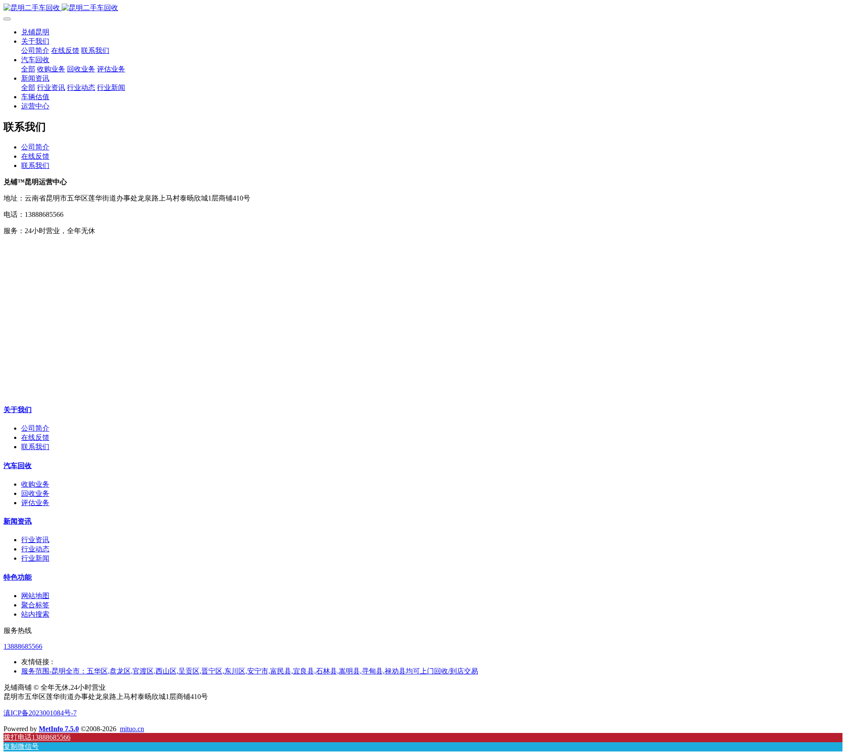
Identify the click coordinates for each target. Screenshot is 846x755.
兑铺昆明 (35, 32)
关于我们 (18, 409)
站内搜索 (35, 614)
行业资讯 (35, 539)
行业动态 (35, 549)
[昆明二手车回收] (423, 8)
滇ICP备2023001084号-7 (40, 713)
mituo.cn (132, 729)
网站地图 (35, 595)
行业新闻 (35, 558)
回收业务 (35, 493)
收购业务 (35, 484)
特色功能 (18, 577)
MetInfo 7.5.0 (59, 729)
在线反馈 (35, 156)
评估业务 (35, 502)
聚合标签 (35, 605)
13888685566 (23, 646)
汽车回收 (18, 465)
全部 (28, 69)
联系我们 (35, 165)
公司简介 (35, 147)
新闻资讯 (18, 521)
